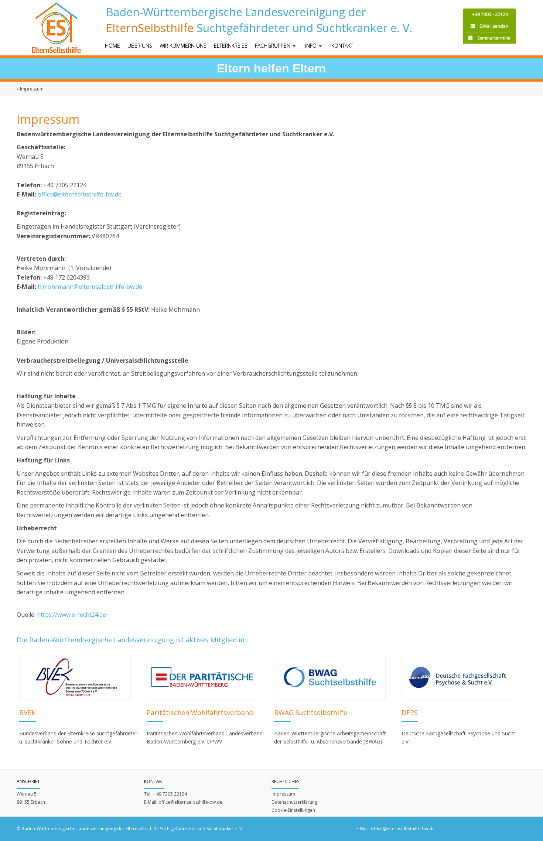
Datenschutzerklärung (294, 802)
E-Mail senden (493, 26)
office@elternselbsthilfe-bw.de (80, 194)
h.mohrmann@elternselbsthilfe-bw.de (90, 287)
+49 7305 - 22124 (489, 14)
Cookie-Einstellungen (293, 810)
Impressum (283, 794)
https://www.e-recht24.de (71, 615)
